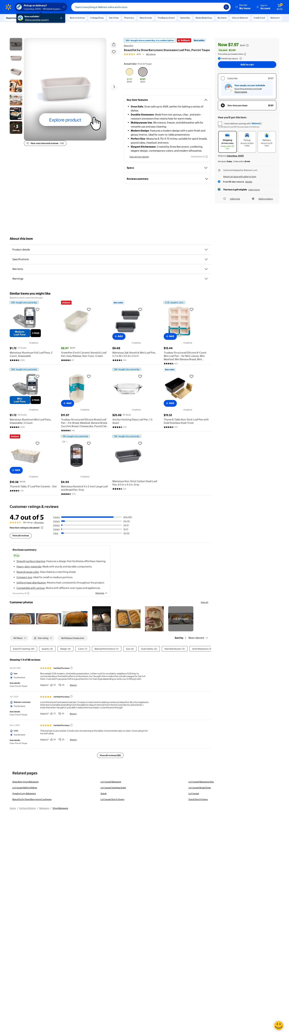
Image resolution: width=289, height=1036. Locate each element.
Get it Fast (114, 17)
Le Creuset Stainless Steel (113, 787)
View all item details (139, 156)
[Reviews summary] (143, 54)
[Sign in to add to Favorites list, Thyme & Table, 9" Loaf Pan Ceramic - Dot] (37, 443)
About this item (21, 239)
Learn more (254, 189)
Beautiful (128, 45)
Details (248, 181)
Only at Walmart (240, 17)
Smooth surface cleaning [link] (31, 561)
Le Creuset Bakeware (111, 781)
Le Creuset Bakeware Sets (201, 781)
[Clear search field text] (219, 7)
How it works (240, 92)
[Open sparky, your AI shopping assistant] (279, 1026)
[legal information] (245, 54)
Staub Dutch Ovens (198, 799)
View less (99, 593)
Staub (104, 793)
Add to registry (265, 198)
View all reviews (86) (110, 755)
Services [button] (33, 18)
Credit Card (259, 17)
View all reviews (20, 535)
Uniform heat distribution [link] (31, 582)
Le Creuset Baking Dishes (24, 787)
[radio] (129, 75)
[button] (243, 7)
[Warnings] (206, 278)
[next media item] (114, 87)
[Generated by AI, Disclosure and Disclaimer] (206, 156)
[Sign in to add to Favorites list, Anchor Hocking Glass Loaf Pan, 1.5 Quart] (140, 376)
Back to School (77, 17)
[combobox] (151, 7)
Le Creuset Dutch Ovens (112, 799)
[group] (140, 54)
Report (73, 685)
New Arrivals (146, 17)
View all (204, 602)
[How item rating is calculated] (42, 527)
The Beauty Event (166, 17)
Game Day (185, 17)
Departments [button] (13, 18)
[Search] (226, 7)
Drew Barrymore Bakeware (25, 781)
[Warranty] (206, 269)
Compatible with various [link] (31, 588)
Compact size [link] (24, 577)
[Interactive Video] (16, 44)
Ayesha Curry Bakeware (24, 793)
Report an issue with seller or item (239, 176)
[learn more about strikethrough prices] (247, 45)
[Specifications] (206, 259)
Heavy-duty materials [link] (29, 566)
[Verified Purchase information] (71, 667)
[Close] (62, 18)
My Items (222, 17)
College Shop (97, 17)
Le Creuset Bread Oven (199, 787)
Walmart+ (275, 17)
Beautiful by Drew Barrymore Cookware (32, 799)
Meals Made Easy (204, 17)
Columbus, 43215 (235, 155)
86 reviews (39, 522)
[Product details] (206, 249)
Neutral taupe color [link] (28, 571)
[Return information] (240, 58)
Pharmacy (129, 17)
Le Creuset (193, 793)
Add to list (235, 198)
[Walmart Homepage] (8, 7)
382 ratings (151, 54)
